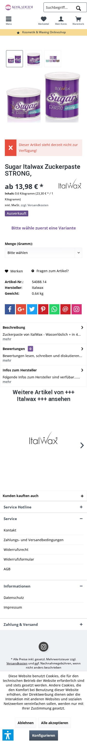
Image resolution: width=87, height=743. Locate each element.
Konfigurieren (43, 735)
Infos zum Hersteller (20, 370)
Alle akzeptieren (54, 722)
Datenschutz (14, 597)
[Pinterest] (43, 309)
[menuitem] (8, 20)
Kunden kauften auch (20, 495)
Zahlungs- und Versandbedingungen (34, 540)
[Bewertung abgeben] (31, 180)
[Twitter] (32, 309)
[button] (8, 735)
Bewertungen (14, 348)
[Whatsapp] (54, 309)
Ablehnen (26, 722)
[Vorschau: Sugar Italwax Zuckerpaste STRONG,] (14, 58)
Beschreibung (14, 327)
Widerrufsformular (19, 559)
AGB (7, 569)
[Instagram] (77, 309)
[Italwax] (43, 438)
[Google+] (21, 309)
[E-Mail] (65, 309)
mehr (7, 339)
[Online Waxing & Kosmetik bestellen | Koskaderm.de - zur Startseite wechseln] (22, 7)
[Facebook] (10, 309)
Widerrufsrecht (16, 549)
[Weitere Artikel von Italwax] (70, 183)
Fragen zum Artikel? (52, 271)
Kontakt (10, 530)
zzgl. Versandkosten (35, 205)
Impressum (13, 607)
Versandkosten (17, 663)
